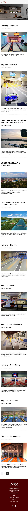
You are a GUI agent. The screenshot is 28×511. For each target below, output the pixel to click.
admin (2, 28)
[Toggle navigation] (22, 2)
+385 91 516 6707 (14, 501)
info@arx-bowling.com (14, 497)
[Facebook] (12, 506)
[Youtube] (15, 506)
